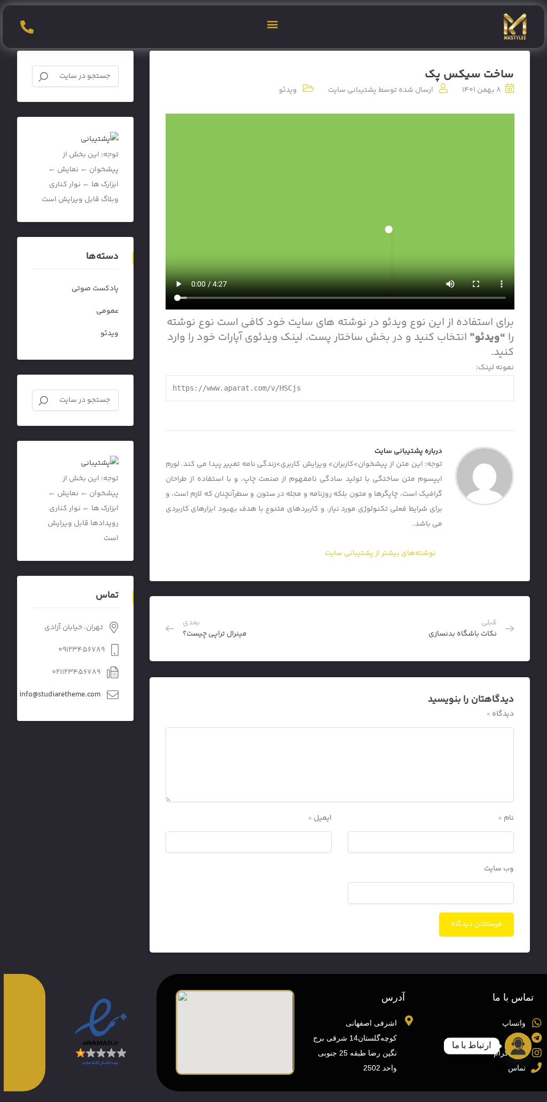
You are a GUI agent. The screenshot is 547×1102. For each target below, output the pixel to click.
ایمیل (320, 818)
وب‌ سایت (499, 869)
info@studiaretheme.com (59, 695)
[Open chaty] (518, 1046)
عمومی (107, 311)
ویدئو (288, 90)
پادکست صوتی (95, 289)
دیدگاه (500, 714)
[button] (273, 24)
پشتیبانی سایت (352, 90)
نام (506, 818)
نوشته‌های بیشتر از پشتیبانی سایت (380, 553)
